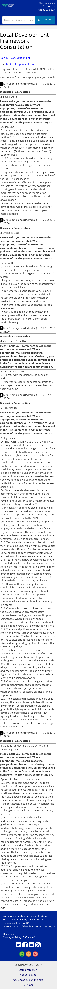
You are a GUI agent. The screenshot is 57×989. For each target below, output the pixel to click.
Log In (4, 57)
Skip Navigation (47, 3)
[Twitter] (19, 946)
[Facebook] (25, 946)
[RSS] (38, 946)
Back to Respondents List (20, 64)
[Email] (32, 946)
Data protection (28, 970)
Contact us (48, 6)
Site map (29, 985)
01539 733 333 (46, 9)
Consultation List (20, 57)
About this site (28, 975)
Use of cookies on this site (28, 980)
